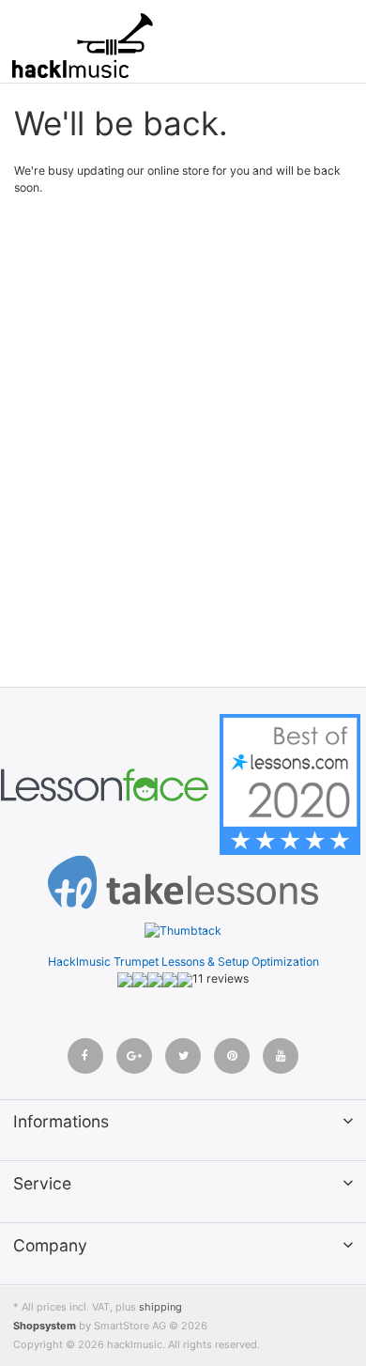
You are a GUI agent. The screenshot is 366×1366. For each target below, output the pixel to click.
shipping (160, 1306)
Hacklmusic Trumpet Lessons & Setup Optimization (183, 962)
